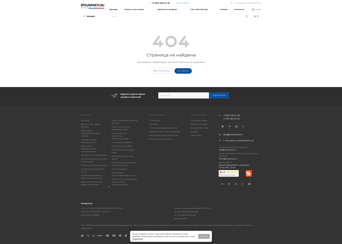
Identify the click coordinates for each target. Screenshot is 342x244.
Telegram (229, 126)
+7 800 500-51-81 (161, 3)
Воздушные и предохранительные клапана (90, 133)
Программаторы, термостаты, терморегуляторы (120, 136)
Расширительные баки (122, 146)
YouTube (236, 184)
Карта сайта (196, 135)
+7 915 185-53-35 (231, 118)
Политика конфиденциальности (163, 128)
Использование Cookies (160, 139)
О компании (154, 120)
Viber (243, 126)
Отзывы (194, 132)
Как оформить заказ (200, 128)
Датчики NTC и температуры (94, 155)
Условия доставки (199, 120)
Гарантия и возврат (199, 124)
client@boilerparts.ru (228, 159)
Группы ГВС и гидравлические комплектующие (88, 148)
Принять (204, 236)
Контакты (153, 124)
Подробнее (137, 239)
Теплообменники (119, 169)
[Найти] (246, 16)
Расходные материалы (122, 142)
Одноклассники (242, 184)
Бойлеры (85, 120)
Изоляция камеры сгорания (93, 165)
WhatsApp (223, 126)
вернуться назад (161, 71)
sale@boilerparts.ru (233, 134)
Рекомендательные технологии (163, 135)
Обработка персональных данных (164, 132)
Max (236, 126)
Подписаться (219, 95)
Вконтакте (222, 184)
